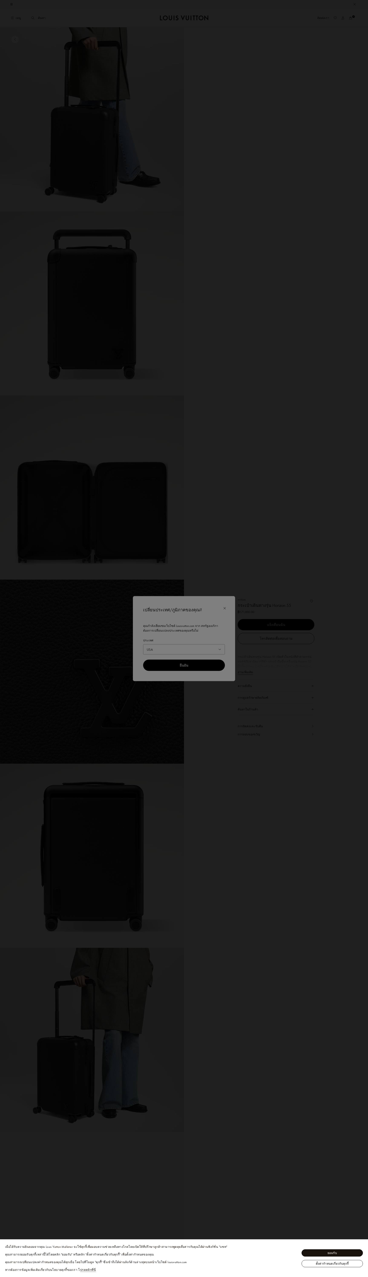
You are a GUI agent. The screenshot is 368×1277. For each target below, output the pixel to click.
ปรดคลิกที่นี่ (88, 1270)
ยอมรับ (332, 1253)
